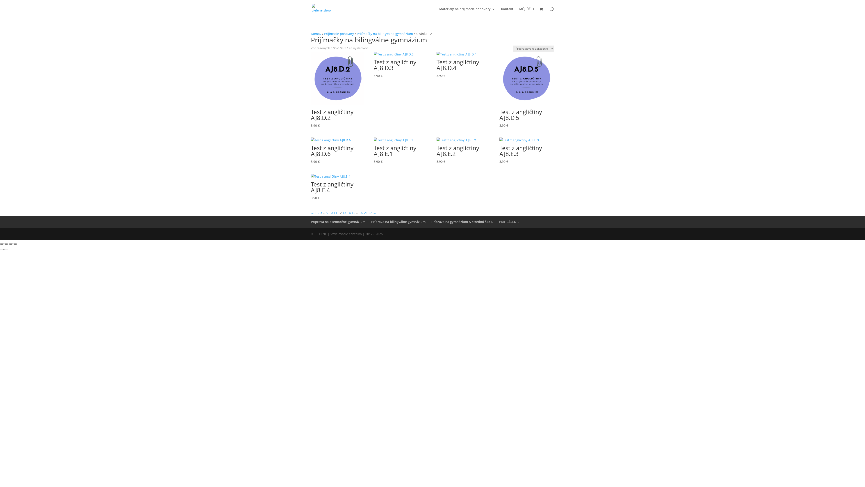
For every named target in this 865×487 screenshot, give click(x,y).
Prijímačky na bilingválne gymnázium (385, 34)
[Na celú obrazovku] (6, 244)
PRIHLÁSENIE (509, 222)
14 (349, 213)
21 (366, 213)
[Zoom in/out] (2, 244)
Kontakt (507, 9)
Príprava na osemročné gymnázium (338, 222)
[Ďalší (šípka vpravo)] (6, 249)
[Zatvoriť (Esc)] (15, 244)
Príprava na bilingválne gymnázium (398, 222)
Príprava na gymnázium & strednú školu (462, 222)
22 (370, 213)
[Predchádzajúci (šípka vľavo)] (2, 249)
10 (331, 213)
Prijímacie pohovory (339, 34)
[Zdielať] (11, 244)
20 (361, 213)
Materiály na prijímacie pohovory (465, 9)
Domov (316, 34)
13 (344, 213)
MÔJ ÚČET (526, 9)
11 (335, 213)
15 (353, 213)
